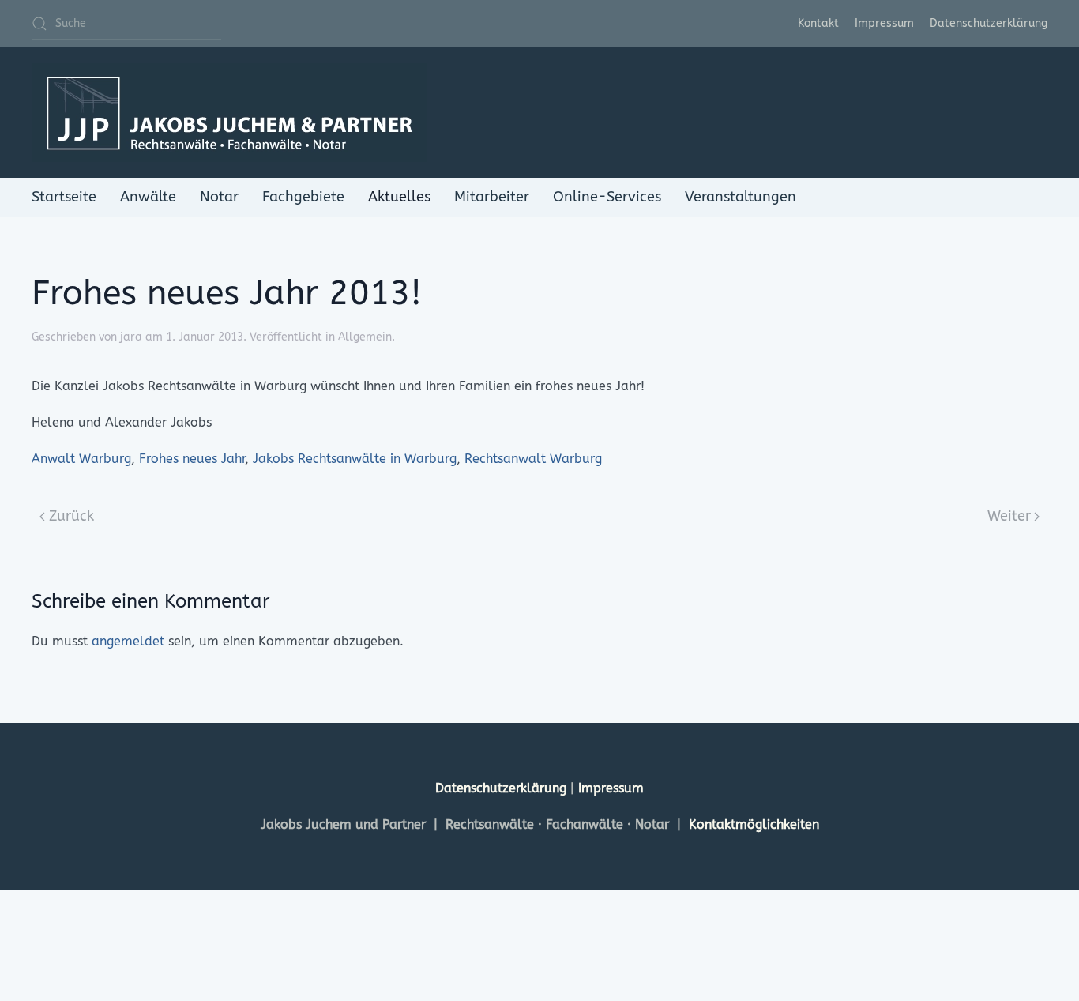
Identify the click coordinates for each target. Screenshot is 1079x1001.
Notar (219, 196)
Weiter (1009, 516)
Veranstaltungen (740, 196)
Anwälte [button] (148, 196)
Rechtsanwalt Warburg (533, 458)
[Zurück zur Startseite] (229, 112)
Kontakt (818, 23)
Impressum (884, 23)
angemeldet (128, 641)
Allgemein (365, 337)
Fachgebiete (303, 196)
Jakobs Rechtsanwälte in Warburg (355, 458)
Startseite (64, 196)
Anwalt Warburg (81, 458)
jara (131, 337)
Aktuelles (399, 196)
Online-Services (607, 196)
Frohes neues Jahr (192, 458)
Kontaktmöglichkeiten (754, 824)
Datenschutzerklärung (988, 23)
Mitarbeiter (491, 196)
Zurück (71, 516)
